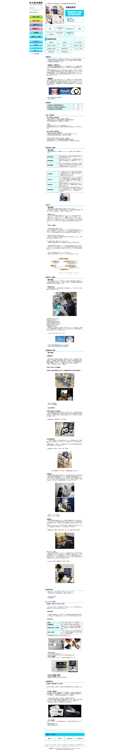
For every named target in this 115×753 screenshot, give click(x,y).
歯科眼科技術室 (69, 33)
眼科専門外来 (65, 48)
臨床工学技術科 (59, 33)
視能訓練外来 (65, 51)
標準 (35, 10)
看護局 (49, 738)
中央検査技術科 (59, 28)
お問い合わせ (71, 21)
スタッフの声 (71, 19)
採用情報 (70, 18)
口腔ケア (65, 45)
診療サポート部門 (52, 3)
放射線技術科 (69, 28)
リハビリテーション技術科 (49, 33)
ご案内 (50, 28)
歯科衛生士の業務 (51, 45)
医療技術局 (66, 3)
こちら (59, 744)
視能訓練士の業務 (51, 48)
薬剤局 (59, 738)
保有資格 (65, 42)
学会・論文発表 (78, 42)
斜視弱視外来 (51, 51)
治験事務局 (80, 738)
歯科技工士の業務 (78, 45)
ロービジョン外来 (78, 48)
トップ (46, 3)
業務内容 (51, 42)
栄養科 (79, 28)
